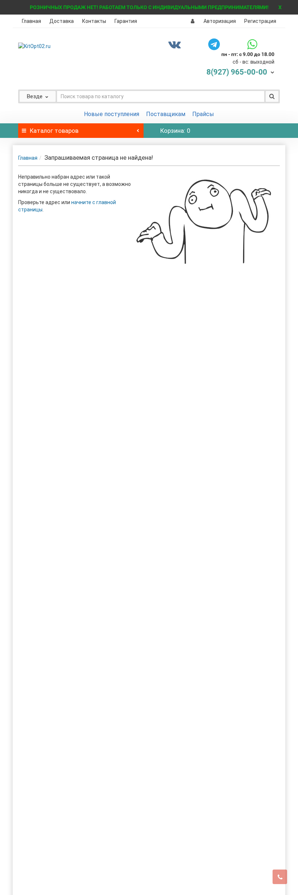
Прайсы (203, 114)
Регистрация (260, 21)
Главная (31, 21)
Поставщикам (165, 114)
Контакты (94, 21)
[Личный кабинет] (192, 21)
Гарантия (125, 21)
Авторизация (220, 21)
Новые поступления (111, 114)
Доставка (61, 21)
